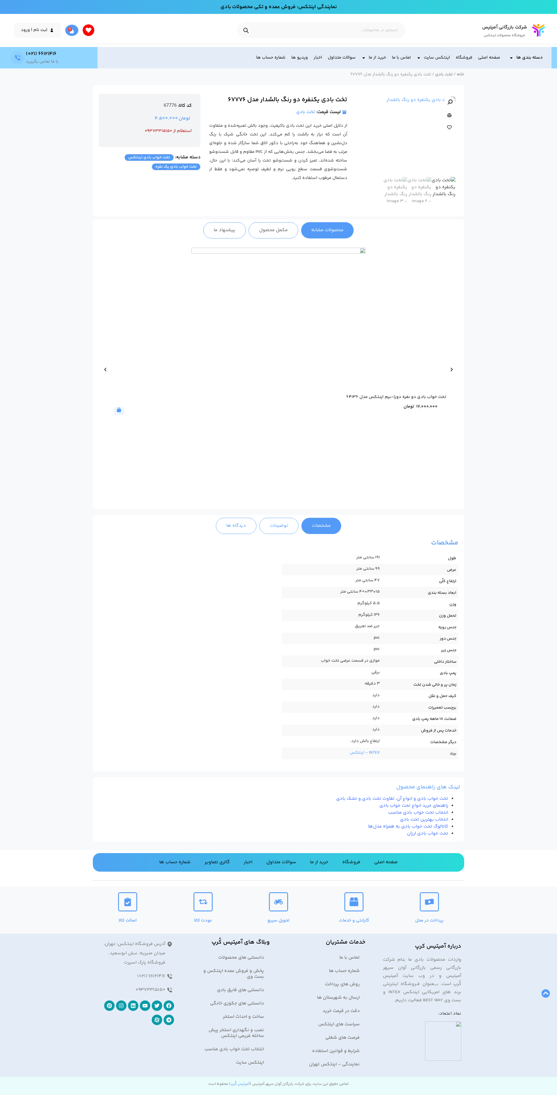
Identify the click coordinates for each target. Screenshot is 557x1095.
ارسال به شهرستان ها (338, 997)
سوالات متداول (342, 57)
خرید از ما (377, 57)
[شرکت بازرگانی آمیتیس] (538, 30)
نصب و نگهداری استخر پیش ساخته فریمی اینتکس (236, 1033)
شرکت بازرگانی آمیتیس (504, 27)
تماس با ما (401, 57)
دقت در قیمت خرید (341, 1011)
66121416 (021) (41, 54)
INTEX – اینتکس (365, 753)
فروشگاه (464, 57)
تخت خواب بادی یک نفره (176, 167)
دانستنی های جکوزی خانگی (237, 1003)
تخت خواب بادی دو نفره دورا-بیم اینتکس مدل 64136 (396, 397)
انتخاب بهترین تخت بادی (424, 819)
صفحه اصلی (489, 57)
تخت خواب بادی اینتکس (149, 157)
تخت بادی (444, 74)
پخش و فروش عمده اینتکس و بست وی (233, 973)
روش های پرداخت (342, 984)
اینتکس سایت (437, 57)
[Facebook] (169, 1005)
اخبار (318, 57)
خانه (460, 74)
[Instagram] (121, 1005)
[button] (450, 102)
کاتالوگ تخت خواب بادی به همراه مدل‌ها (408, 826)
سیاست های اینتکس (339, 1024)
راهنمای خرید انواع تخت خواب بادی (413, 805)
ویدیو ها (299, 57)
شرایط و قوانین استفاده (336, 1051)
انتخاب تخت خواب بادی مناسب (418, 812)
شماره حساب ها (270, 57)
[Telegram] (169, 1020)
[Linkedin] (133, 1005)
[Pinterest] (109, 1005)
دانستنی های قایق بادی (240, 990)
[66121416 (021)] (17, 57)
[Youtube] (145, 1005)
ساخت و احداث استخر (243, 1016)
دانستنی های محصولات (241, 957)
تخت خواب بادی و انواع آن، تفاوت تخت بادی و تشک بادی (392, 798)
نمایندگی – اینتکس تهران (334, 1064)
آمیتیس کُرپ (240, 1084)
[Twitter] (157, 1005)
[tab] (327, 230)
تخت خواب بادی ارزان (427, 833)
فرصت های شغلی (342, 1037)
